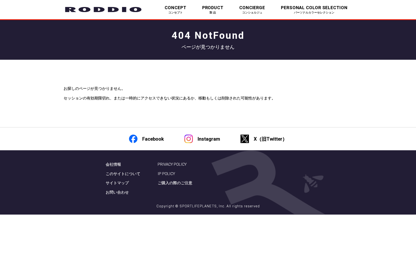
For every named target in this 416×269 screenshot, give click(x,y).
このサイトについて (123, 173)
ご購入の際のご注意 (175, 183)
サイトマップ (117, 183)
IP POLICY (166, 173)
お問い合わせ (117, 192)
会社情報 (113, 164)
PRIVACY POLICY (172, 164)
